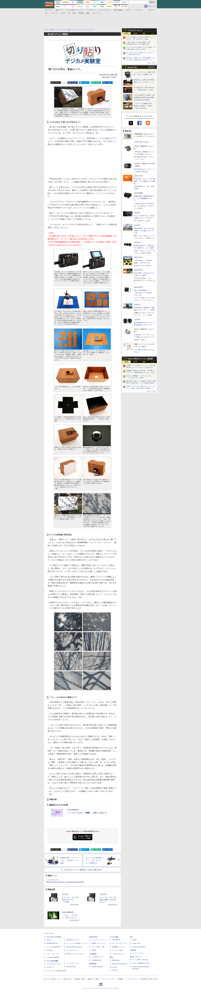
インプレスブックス (72, 963)
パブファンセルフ (138, 953)
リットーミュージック (99, 940)
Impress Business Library (74, 947)
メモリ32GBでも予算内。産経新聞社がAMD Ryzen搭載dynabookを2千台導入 (144, 97)
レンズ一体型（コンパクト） (75, 10)
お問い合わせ (67, 979)
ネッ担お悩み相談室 (52, 957)
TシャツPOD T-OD (98, 947)
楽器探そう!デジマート (99, 943)
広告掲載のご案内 (79, 979)
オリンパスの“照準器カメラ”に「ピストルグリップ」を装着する (94, 860)
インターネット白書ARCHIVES (56, 971)
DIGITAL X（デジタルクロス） (75, 954)
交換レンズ (58, 10)
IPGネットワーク (135, 957)
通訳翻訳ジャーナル (118, 947)
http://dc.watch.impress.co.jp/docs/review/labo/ (65, 882)
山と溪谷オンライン (98, 957)
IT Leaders (49, 950)
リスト (64, 82)
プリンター (138, 10)
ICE (131, 937)
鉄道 (74, 13)
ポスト (57, 82)
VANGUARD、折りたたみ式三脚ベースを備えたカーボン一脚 (144, 230)
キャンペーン (96, 13)
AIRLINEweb (116, 940)
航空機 (81, 13)
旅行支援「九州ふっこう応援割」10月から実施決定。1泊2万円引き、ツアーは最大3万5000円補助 (141, 383)
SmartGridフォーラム (73, 940)
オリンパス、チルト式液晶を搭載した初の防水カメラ (108, 899)
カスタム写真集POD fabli (140, 963)
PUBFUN (133, 950)
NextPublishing (71, 966)
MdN (111, 957)
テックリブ (113, 967)
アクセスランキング (135, 30)
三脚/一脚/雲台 (118, 10)
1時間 (126, 33)
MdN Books (115, 960)
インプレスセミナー (72, 950)
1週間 (144, 33)
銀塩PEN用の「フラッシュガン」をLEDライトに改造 (69, 860)
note (97, 82)
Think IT (48, 940)
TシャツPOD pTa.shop (140, 959)
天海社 (134, 940)
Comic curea (136, 943)
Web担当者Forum (52, 943)
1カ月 (152, 33)
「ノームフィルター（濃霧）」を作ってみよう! (87, 813)
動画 (87, 13)
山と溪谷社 (92, 954)
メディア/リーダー (104, 10)
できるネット (50, 967)
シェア (74, 82)
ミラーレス (48, 10)
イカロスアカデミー (118, 954)
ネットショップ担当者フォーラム (76, 943)
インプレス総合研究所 (53, 947)
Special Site (132, 67)
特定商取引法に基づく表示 (149, 979)
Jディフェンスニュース (119, 943)
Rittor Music (93, 937)
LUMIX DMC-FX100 (141, 142)
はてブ (86, 82)
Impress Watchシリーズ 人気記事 (140, 359)
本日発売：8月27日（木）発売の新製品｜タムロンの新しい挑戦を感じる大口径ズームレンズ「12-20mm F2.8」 (141, 60)
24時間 (135, 33)
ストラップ (53, 13)
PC (46, 13)
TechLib (114, 970)
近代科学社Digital (97, 966)
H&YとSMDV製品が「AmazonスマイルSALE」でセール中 (144, 292)
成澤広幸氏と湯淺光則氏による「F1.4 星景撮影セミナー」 (144, 198)
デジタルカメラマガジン (54, 964)
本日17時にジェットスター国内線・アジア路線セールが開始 (144, 181)
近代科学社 (92, 964)
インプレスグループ (132, 979)
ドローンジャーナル (52, 954)
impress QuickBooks (138, 947)
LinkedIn (109, 82)
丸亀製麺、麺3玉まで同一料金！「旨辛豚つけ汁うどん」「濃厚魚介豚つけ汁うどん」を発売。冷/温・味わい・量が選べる (140, 372)
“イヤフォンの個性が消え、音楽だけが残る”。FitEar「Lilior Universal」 (144, 106)
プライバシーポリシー (108, 979)
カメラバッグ (91, 10)
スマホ (63, 13)
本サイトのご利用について (52, 979)
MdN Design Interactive (119, 964)
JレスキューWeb (117, 950)
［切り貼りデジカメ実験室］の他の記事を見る (82, 870)
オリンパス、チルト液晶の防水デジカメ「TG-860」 (70, 899)
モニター (128, 10)
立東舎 (94, 950)
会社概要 (120, 979)
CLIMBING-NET (97, 960)
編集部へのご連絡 (93, 979)
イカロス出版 (114, 937)
